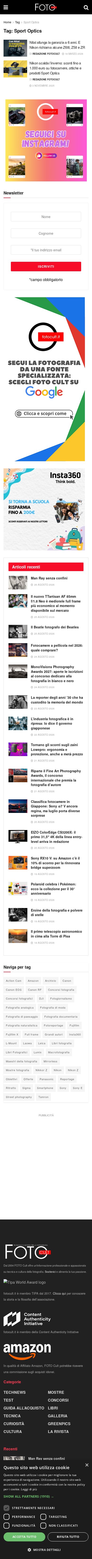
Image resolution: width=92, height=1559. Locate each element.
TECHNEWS (15, 1392)
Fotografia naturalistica (22, 1025)
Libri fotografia (62, 1043)
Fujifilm (74, 1025)
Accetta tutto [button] (24, 1537)
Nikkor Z (41, 1070)
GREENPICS (59, 1423)
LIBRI (53, 1408)
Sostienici (50, 1271)
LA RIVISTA (58, 1431)
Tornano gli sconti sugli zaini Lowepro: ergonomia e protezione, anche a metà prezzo (57, 749)
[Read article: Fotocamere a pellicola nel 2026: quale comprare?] (17, 650)
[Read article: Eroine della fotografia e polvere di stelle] (17, 915)
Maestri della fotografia (21, 1061)
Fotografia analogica (20, 1007)
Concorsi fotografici (19, 998)
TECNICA (12, 1415)
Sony (63, 1088)
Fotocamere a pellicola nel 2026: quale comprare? (57, 647)
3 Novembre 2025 (43, 85)
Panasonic (47, 1079)
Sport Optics (31, 22)
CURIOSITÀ (14, 1423)
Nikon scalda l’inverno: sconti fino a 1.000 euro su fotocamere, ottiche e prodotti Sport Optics (55, 67)
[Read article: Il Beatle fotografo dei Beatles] (17, 631)
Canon (67, 980)
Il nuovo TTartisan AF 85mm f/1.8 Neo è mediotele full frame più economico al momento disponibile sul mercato (56, 603)
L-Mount (11, 1043)
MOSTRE (56, 1392)
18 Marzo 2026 (73, 53)
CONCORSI (58, 1400)
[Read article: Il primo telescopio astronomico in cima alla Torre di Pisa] (17, 936)
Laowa (27, 1043)
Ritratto (11, 1088)
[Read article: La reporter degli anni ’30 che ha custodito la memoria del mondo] (17, 702)
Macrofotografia (59, 1052)
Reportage (67, 1079)
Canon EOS (14, 989)
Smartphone (45, 1088)
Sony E (78, 1088)
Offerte (28, 1079)
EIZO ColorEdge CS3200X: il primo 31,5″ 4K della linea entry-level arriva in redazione (56, 837)
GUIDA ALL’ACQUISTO (24, 1408)
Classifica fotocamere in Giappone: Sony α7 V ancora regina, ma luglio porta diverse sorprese (55, 808)
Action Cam (13, 980)
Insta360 (75, 1034)
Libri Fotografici (16, 1052)
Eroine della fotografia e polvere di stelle (57, 912)
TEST (8, 1400)
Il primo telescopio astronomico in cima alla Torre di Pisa (56, 933)
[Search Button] (86, 7)
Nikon (58, 1070)
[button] (46, 1496)
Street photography (19, 1097)
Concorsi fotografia (61, 989)
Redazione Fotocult (46, 53)
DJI (41, 998)
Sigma (26, 1088)
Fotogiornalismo (61, 998)
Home (7, 22)
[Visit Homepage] (46, 7)
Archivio (50, 980)
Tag (17, 22)
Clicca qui (59, 1293)
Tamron (43, 1097)
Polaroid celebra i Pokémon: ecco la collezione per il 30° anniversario (53, 889)
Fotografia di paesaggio (22, 1016)
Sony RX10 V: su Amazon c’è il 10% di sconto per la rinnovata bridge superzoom (55, 863)
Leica (42, 1043)
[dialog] (46, 1509)
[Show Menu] (6, 7)
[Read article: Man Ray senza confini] (17, 582)
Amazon (33, 980)
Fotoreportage (53, 1025)
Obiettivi (11, 1079)
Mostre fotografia (17, 1070)
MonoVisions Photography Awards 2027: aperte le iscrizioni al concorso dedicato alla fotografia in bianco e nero (57, 673)
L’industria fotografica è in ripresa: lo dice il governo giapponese (52, 723)
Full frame (31, 1034)
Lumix (38, 1052)
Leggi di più (29, 1489)
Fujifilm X (12, 1034)
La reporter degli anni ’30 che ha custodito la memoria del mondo (57, 699)
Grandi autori (54, 1034)
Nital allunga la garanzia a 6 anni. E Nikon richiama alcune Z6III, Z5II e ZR (57, 45)
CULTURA (13, 1431)
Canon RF (35, 989)
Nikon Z (73, 1070)
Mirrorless (51, 1061)
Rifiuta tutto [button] (68, 1537)
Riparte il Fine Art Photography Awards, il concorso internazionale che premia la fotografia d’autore (56, 777)
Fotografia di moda (53, 1007)
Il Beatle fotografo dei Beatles (55, 627)
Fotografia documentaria (61, 1016)
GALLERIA (57, 1415)
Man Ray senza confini (49, 578)
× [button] (86, 1465)
